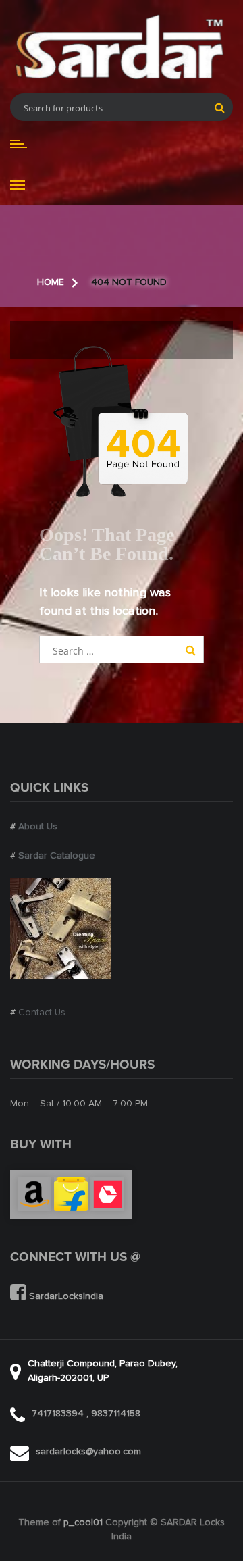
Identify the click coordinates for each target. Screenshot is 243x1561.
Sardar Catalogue (56, 856)
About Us (37, 826)
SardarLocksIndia (64, 1296)
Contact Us (41, 1012)
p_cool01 (83, 1522)
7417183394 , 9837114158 (86, 1413)
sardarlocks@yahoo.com (88, 1451)
